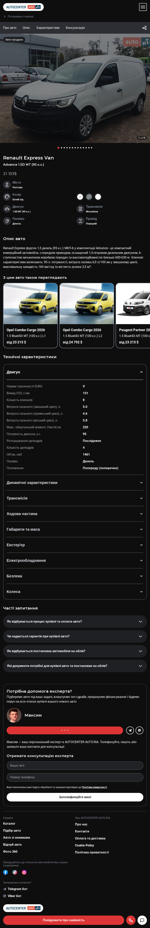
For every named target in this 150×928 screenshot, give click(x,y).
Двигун (13, 372)
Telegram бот (18, 889)
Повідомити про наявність (64, 920)
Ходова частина (22, 513)
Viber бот (14, 896)
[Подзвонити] (131, 920)
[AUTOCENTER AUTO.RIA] (23, 7)
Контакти (82, 831)
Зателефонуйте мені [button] (75, 797)
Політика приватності (92, 852)
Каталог (9, 823)
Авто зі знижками (16, 837)
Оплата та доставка (90, 838)
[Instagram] (24, 872)
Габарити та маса (23, 529)
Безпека (14, 576)
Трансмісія (17, 498)
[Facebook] (5, 872)
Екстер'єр (16, 545)
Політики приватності (94, 787)
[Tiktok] (14, 872)
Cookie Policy (84, 845)
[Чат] (142, 920)
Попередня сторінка (20, 16)
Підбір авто (12, 830)
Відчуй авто (12, 844)
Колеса (13, 591)
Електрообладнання (26, 560)
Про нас (81, 824)
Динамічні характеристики (32, 482)
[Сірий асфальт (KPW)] (89, 196)
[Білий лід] (98, 196)
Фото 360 (10, 851)
